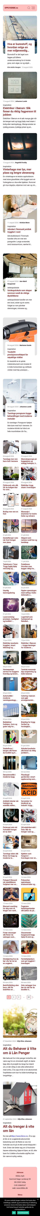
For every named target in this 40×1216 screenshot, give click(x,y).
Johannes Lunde (21, 101)
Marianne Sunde (25, 345)
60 (29, 997)
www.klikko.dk (22, 1188)
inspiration (7, 105)
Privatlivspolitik (23, 1213)
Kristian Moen (25, 223)
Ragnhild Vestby (21, 162)
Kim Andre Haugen (14, 67)
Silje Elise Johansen (24, 1041)
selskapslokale (13, 288)
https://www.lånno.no (19, 1136)
